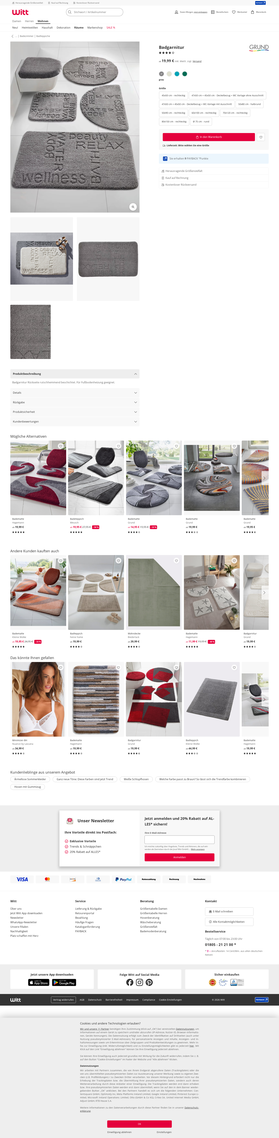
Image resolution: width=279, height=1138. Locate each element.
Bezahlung (81, 917)
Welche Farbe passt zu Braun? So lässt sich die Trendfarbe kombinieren (202, 779)
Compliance (148, 999)
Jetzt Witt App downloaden (26, 913)
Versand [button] (197, 61)
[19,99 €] (38, 478)
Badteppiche (43, 36)
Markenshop (95, 27)
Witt (13, 901)
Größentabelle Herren (153, 913)
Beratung (147, 901)
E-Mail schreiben (221, 912)
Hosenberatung (149, 917)
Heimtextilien (30, 27)
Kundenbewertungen (26, 421)
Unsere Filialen (19, 927)
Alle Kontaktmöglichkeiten (229, 922)
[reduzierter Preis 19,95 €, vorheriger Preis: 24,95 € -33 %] (38, 592)
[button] (11, 36)
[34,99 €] (38, 699)
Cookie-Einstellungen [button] (170, 999)
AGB (82, 999)
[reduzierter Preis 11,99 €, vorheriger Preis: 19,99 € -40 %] (212, 592)
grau (161, 79)
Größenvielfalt (148, 927)
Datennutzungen (185, 1028)
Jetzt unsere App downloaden (52, 974)
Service (80, 901)
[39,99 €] (154, 592)
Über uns (16, 908)
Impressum (132, 999)
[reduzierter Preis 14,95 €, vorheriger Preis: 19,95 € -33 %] (154, 478)
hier (192, 1045)
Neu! (15, 27)
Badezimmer (27, 36)
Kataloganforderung (87, 927)
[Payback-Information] (262, 999)
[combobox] (101, 12)
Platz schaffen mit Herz (24, 936)
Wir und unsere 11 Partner (94, 1028)
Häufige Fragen (84, 922)
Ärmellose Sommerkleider (30, 779)
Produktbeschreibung (27, 374)
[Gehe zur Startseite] (20, 12)
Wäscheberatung (150, 922)
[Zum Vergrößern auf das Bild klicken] (133, 207)
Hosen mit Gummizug (27, 787)
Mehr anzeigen (198, 849)
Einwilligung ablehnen (119, 1132)
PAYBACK (80, 931)
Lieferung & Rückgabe (88, 908)
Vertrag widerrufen (63, 999)
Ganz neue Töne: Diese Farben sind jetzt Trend (85, 779)
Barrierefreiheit (114, 999)
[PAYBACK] (260, 3)
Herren (29, 21)
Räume (78, 27)
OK (139, 1123)
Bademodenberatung (153, 931)
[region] (139, 1078)
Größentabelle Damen (153, 908)
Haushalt (47, 27)
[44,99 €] (212, 699)
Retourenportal (84, 913)
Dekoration (63, 27)
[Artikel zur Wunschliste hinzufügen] (261, 137)
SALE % (111, 27)
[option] (161, 73)
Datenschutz (95, 999)
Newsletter (17, 917)
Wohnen (43, 21)
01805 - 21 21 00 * (220, 944)
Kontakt (211, 901)
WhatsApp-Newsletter (23, 922)
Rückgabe (19, 402)
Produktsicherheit (24, 412)
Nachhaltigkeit (19, 931)
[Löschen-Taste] (120, 12)
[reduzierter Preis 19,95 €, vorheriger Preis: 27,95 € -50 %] (96, 478)
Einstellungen (164, 1132)
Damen (16, 21)
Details (17, 392)
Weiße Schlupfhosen (136, 779)
